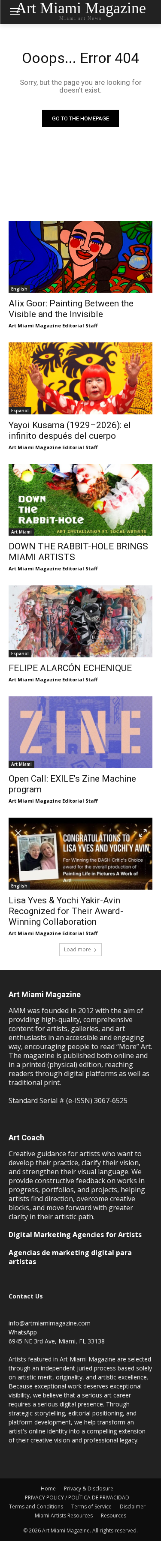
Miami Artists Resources (64, 1515)
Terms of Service (91, 1506)
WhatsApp (23, 1332)
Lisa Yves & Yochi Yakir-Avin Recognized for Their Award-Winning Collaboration (66, 911)
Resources (113, 1515)
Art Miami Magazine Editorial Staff (53, 325)
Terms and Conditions (36, 1506)
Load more (77, 949)
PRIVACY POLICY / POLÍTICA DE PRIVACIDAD (77, 1497)
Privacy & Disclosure (88, 1488)
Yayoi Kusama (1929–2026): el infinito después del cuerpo (70, 430)
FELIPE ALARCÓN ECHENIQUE (70, 668)
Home (48, 1488)
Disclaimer (133, 1506)
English (19, 289)
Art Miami (21, 532)
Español (20, 411)
